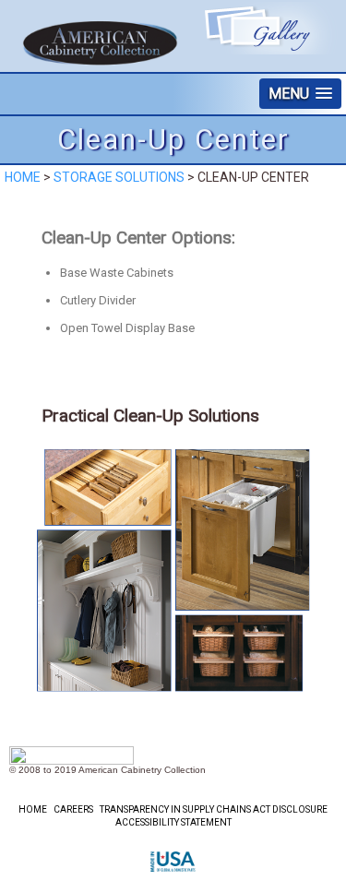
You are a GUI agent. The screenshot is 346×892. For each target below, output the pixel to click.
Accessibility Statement (173, 822)
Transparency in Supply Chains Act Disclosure (214, 809)
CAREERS (73, 809)
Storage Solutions (119, 177)
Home (23, 177)
